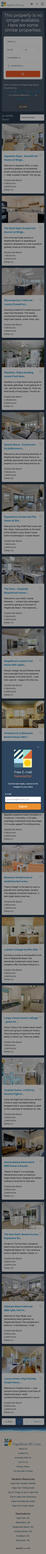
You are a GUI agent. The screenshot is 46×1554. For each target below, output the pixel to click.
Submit (23, 806)
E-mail (8, 794)
